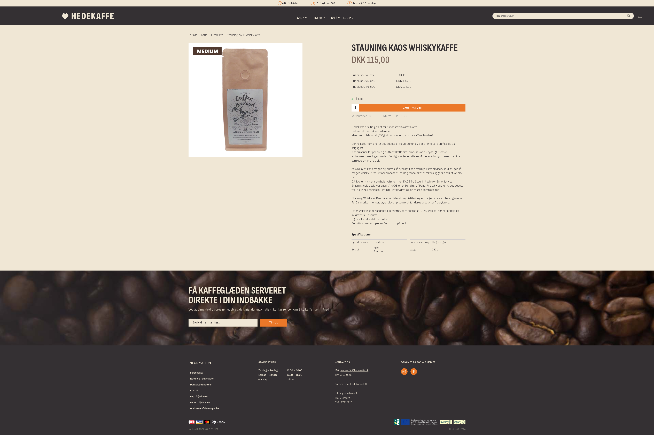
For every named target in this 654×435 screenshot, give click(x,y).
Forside (193, 35)
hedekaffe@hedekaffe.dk (354, 370)
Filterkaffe (217, 35)
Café (334, 18)
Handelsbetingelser (201, 384)
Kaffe (204, 35)
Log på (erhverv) (199, 396)
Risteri (317, 18)
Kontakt (194, 390)
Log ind (348, 18)
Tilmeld (273, 322)
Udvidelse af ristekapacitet (205, 408)
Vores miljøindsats (200, 402)
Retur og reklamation (202, 378)
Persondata (196, 372)
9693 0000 (345, 375)
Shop (300, 18)
